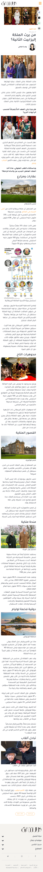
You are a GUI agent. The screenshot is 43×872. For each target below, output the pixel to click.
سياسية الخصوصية (12, 867)
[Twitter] (39, 18)
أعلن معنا (24, 865)
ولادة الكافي (22, 47)
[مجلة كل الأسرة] (22, 829)
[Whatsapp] (39, 23)
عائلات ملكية (20, 813)
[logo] (9, 3)
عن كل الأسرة (34, 865)
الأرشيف (15, 865)
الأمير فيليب (19, 790)
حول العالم (30, 813)
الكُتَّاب (35, 867)
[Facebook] (39, 12)
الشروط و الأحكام (25, 867)
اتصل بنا (8, 865)
